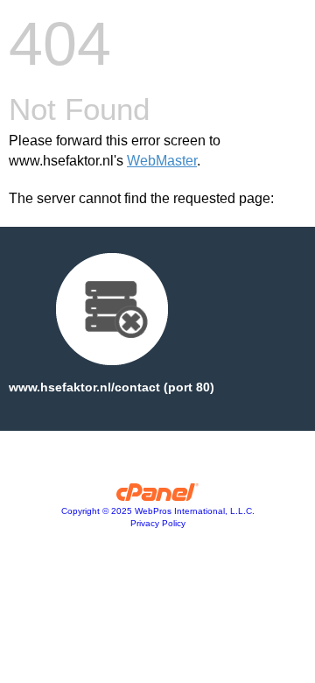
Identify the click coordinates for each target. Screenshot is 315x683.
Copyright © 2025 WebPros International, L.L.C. (158, 511)
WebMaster (162, 160)
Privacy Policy (158, 523)
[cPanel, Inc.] (158, 496)
